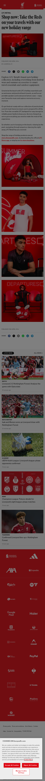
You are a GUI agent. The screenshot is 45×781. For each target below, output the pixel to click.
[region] (21, 758)
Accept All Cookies (12, 765)
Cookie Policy (28, 759)
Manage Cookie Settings (21, 772)
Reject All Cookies (30, 765)
